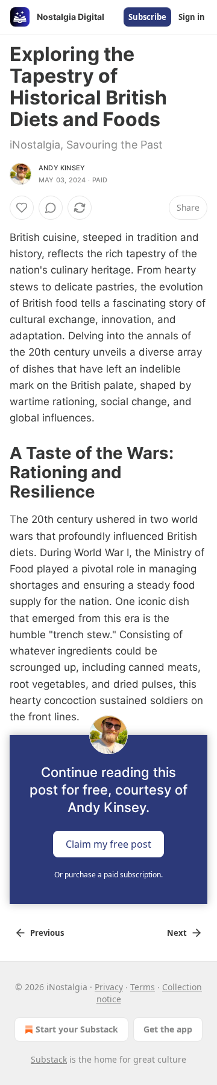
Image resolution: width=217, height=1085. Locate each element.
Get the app (167, 1029)
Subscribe (147, 16)
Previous (47, 932)
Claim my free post (108, 844)
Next (177, 932)
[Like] (22, 208)
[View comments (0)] (51, 208)
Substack (49, 1059)
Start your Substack (77, 1029)
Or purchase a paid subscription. (108, 874)
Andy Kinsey (62, 168)
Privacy (109, 987)
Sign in (191, 16)
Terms (142, 987)
